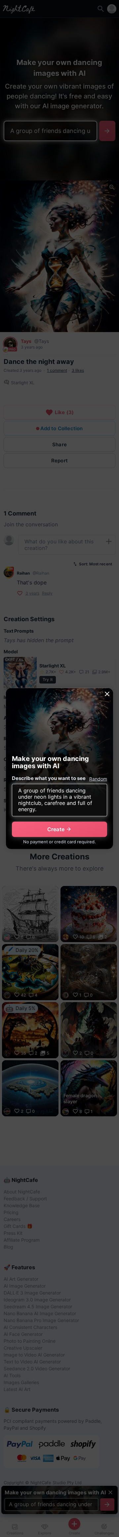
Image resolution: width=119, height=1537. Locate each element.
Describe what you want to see (49, 778)
